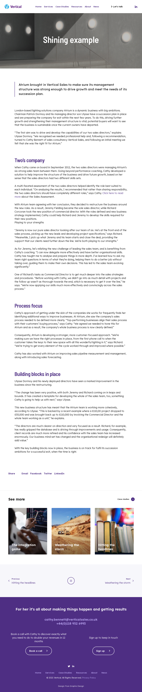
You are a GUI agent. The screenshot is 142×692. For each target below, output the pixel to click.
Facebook (36, 473)
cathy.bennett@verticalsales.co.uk (71, 619)
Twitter (48, 473)
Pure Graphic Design (74, 686)
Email (25, 473)
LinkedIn (59, 473)
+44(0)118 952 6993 (71, 623)
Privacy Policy (89, 677)
